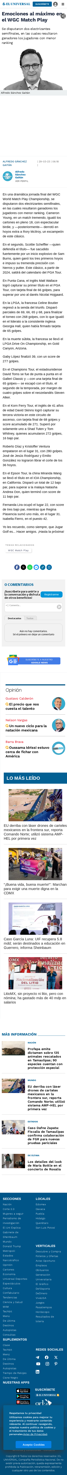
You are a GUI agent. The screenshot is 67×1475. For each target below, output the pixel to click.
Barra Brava (14, 742)
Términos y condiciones (26, 1450)
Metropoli (9, 1250)
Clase (6, 1345)
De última (9, 1320)
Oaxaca (40, 1209)
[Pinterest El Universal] (56, 1364)
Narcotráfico (11, 1260)
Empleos (41, 1265)
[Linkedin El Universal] (37, 1372)
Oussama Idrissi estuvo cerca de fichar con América (27, 751)
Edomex (41, 1204)
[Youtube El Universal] (38, 1364)
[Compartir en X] (23, 567)
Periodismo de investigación (12, 1220)
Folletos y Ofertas (47, 1256)
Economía (9, 1274)
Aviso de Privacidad (35, 1434)
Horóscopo (42, 1311)
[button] (42, 4)
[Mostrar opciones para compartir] (63, 16)
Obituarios (42, 1270)
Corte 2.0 (8, 1209)
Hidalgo (40, 1218)
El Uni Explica (12, 1227)
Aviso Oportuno (45, 1260)
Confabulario (11, 1292)
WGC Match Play (18, 550)
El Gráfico (42, 1284)
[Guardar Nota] (49, 567)
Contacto (49, 1450)
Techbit (7, 1311)
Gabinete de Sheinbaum (11, 1234)
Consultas (9, 1334)
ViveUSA (41, 1298)
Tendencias (10, 1297)
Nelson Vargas (16, 720)
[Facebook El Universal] (46, 1357)
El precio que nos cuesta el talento (22, 706)
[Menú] (63, 4)
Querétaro (42, 1223)
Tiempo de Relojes (15, 1373)
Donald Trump (12, 1246)
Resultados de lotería (45, 1319)
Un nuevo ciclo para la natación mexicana (26, 728)
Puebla (40, 1213)
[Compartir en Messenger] (36, 567)
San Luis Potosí (45, 1227)
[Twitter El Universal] (56, 1357)
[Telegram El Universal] (37, 1357)
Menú (6, 1316)
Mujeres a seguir (13, 1213)
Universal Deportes (15, 1278)
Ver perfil (21, 181)
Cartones (8, 1269)
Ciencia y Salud (13, 1302)
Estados (8, 1255)
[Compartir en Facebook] (17, 567)
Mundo (7, 1241)
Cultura (7, 1288)
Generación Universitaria (44, 1277)
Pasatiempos (44, 1307)
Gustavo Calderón (19, 698)
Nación (7, 1204)
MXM (6, 1306)
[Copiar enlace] (42, 567)
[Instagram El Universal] (47, 1364)
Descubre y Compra (48, 1251)
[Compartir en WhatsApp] (30, 567)
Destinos (8, 1325)
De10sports (43, 1288)
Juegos (40, 1302)
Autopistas (9, 1330)
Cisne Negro (10, 1377)
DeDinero (42, 1293)
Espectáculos (11, 1283)
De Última (9, 1359)
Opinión (13, 690)
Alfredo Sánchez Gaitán (15, 163)
